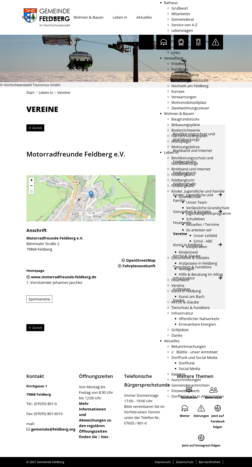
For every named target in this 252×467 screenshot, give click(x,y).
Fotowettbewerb (185, 390)
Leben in (120, 17)
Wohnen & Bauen (88, 17)
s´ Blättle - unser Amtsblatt (194, 351)
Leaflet (103, 219)
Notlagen (186, 268)
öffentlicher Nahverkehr (199, 318)
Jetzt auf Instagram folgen (201, 445)
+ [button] (31, 180)
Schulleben (195, 218)
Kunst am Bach (191, 296)
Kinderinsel (188, 252)
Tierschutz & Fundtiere (190, 307)
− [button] (31, 185)
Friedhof (178, 63)
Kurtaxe (177, 91)
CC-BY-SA (150, 219)
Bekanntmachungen (188, 346)
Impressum (163, 462)
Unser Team (196, 202)
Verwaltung (54, 17)
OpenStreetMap (126, 219)
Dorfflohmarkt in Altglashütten (197, 396)
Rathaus (29, 17)
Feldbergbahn (183, 174)
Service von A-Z (184, 24)
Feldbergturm (183, 180)
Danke (176, 335)
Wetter (185, 416)
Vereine (177, 285)
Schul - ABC (203, 241)
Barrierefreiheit (209, 462)
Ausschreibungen (186, 379)
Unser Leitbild (205, 235)
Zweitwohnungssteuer (190, 108)
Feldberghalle (182, 185)
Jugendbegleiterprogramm (208, 213)
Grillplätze (180, 329)
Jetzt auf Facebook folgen (218, 421)
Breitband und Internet (190, 169)
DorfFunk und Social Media (194, 357)
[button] (31, 191)
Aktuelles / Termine (202, 224)
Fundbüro (179, 69)
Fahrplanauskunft (139, 265)
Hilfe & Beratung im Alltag (201, 274)
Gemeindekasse (185, 74)
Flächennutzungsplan (189, 135)
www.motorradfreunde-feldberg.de (63, 276)
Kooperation (196, 246)
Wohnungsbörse (185, 146)
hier (104, 436)
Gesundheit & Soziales (190, 257)
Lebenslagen (182, 30)
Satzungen (180, 35)
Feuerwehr (180, 279)
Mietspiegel (181, 141)
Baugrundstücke (185, 119)
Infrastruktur (182, 313)
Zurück (37, 128)
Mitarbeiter (180, 13)
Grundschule (190, 196)
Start (30, 92)
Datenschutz (185, 462)
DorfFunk (187, 363)
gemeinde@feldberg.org (53, 429)
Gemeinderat (182, 19)
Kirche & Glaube (185, 302)
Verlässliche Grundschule (207, 207)
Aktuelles (144, 17)
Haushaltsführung (186, 47)
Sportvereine (39, 299)
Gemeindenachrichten (190, 385)
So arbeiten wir (199, 229)
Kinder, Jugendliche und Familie (198, 191)
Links (175, 52)
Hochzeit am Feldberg (189, 85)
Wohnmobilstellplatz (188, 102)
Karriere (178, 374)
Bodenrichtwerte (185, 130)
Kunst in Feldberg (186, 290)
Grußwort (179, 8)
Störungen (201, 416)
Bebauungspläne (185, 124)
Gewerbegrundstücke (189, 80)
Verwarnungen (183, 96)
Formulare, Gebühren (189, 41)
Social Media (189, 368)
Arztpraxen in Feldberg (198, 263)
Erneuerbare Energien (197, 324)
